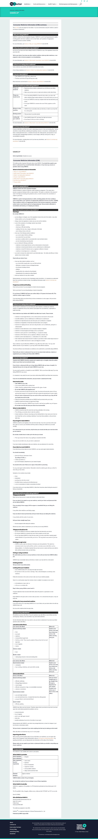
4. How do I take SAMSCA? (19, 176)
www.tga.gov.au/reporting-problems (46, 738)
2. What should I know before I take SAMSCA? (23, 173)
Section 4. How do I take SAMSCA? (36, 81)
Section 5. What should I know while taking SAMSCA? (37, 122)
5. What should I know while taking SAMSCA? (23, 178)
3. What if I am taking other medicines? (21, 175)
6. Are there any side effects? (19, 180)
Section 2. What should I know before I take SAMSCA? (37, 60)
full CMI (16, 27)
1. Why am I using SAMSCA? (19, 171)
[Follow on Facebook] (82, 1)
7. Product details (17, 182)
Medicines (27, 4)
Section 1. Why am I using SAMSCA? (33, 43)
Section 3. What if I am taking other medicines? (36, 70)
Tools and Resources (39, 4)
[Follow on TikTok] (87, 1)
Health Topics (52, 4)
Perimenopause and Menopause (68, 4)
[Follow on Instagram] (84, 1)
